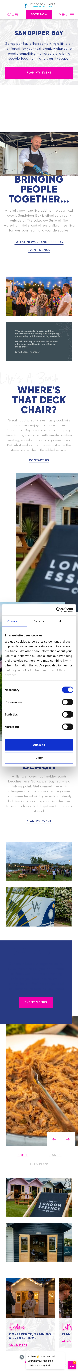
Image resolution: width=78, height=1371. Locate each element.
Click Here (18, 1344)
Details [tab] (38, 621)
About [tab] (64, 621)
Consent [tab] (14, 621)
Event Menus (39, 250)
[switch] (67, 702)
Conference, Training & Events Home (30, 1336)
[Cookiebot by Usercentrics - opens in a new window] (56, 610)
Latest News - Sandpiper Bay (39, 242)
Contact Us (39, 460)
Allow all (39, 744)
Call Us (13, 14)
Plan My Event (39, 72)
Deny (39, 757)
